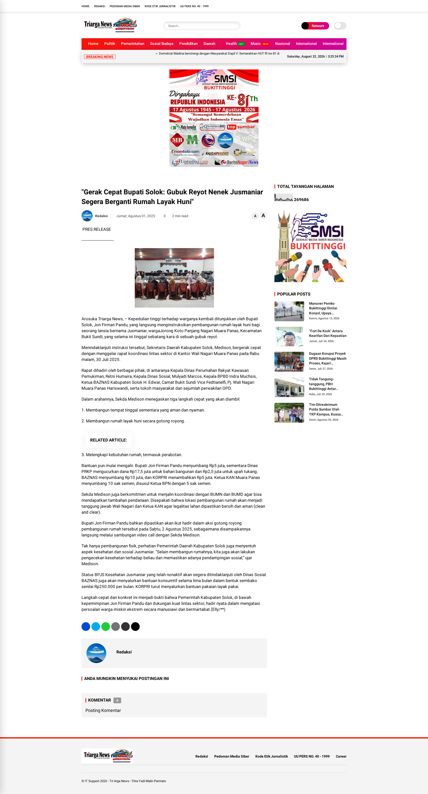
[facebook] (85, 626)
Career (341, 756)
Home (85, 6)
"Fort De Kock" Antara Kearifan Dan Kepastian (328, 333)
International (306, 43)
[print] (115, 626)
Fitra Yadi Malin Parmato (149, 781)
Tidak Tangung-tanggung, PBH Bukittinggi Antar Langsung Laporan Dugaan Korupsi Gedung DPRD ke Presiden (324, 384)
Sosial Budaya (161, 43)
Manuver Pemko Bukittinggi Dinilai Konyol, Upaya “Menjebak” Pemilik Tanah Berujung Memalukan (324, 308)
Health (235, 43)
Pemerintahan (132, 43)
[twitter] (95, 626)
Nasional (282, 43)
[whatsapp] (105, 626)
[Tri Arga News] (109, 31)
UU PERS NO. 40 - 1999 (194, 6)
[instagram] (344, 6)
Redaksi (99, 6)
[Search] (235, 26)
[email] (125, 626)
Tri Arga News (119, 781)
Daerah (209, 43)
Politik (109, 43)
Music (259, 43)
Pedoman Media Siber (125, 6)
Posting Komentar (103, 710)
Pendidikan (188, 43)
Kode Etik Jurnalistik (160, 6)
